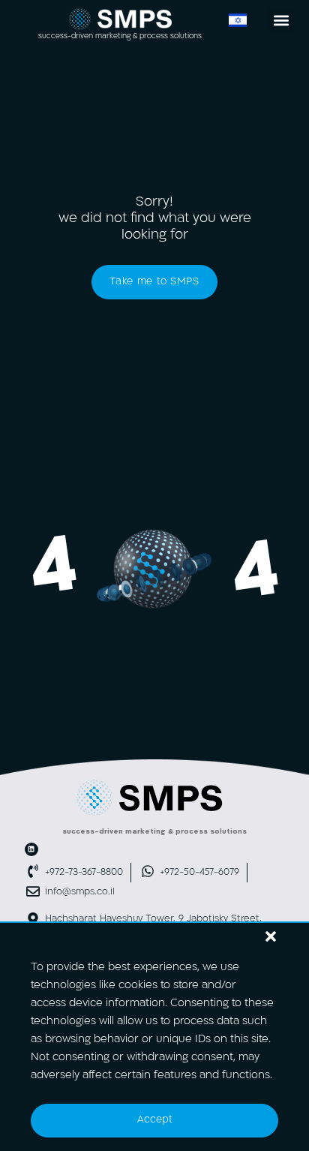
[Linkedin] (31, 849)
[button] (270, 936)
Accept (154, 1120)
